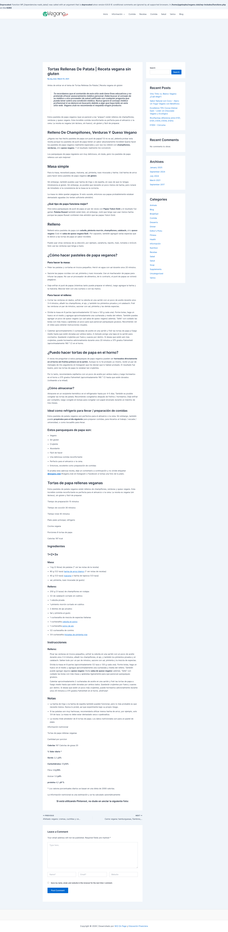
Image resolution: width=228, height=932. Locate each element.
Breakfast (154, 214)
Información (117, 14)
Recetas (143, 14)
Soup (152, 265)
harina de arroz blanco (74, 571)
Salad (152, 256)
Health (153, 239)
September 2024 (157, 172)
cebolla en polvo (69, 621)
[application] (123, 14)
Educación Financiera (138, 926)
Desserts (154, 222)
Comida (132, 14)
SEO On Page (120, 926)
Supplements (156, 269)
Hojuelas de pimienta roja (75, 634)
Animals (153, 205)
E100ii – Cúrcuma (157, 125)
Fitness (153, 235)
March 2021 (155, 180)
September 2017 (157, 184)
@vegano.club (54, 474)
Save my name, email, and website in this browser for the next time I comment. (82, 883)
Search (152, 68)
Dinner (153, 226)
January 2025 (156, 167)
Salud (163, 14)
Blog (181, 14)
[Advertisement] (114, 36)
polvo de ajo (68, 626)
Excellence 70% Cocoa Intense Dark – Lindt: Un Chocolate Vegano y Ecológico (163, 111)
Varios (173, 14)
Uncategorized (156, 273)
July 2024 (154, 176)
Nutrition (154, 248)
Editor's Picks (156, 231)
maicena (67, 575)
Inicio (105, 14)
